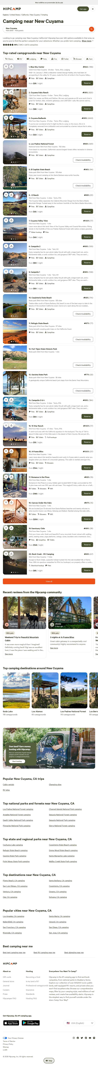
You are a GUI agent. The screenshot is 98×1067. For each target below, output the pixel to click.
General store (8, 981)
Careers (6, 989)
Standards (30, 994)
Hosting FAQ (31, 998)
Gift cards (7, 977)
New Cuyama (35, 14)
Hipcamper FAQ (9, 998)
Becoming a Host (33, 977)
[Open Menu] (92, 9)
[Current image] (11, 85)
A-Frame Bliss (67, 637)
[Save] (6, 66)
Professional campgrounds (37, 985)
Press (5, 994)
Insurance (30, 989)
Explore (5, 14)
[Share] (11, 66)
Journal (6, 985)
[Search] (91, 29)
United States (15, 14)
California (25, 14)
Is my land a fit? (32, 981)
